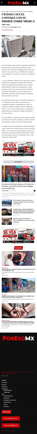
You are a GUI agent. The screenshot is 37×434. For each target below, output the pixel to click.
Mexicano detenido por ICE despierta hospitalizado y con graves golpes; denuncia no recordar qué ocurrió (18, 322)
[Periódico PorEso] (18, 3)
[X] (7, 33)
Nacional (4, 294)
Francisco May (8, 30)
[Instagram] (5, 376)
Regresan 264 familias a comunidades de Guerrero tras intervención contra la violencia (18, 297)
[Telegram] (19, 33)
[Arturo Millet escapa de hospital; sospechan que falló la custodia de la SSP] (18, 258)
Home (3, 11)
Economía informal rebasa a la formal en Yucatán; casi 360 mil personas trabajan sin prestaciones (18, 186)
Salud (8, 24)
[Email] (15, 33)
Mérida (7, 11)
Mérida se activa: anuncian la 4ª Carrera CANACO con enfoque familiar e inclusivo (24, 220)
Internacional (6, 320)
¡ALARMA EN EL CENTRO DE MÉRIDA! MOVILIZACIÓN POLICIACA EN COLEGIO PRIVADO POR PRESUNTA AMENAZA (24, 211)
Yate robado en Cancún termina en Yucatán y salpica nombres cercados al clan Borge (23, 202)
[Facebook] (3, 33)
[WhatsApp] (11, 33)
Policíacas (5, 268)
